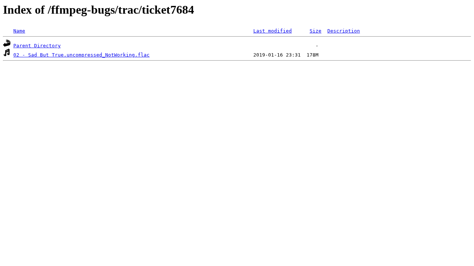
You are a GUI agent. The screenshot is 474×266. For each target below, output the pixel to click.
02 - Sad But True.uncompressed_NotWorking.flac (81, 55)
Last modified (272, 31)
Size (315, 31)
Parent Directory (37, 45)
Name (19, 31)
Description (343, 31)
